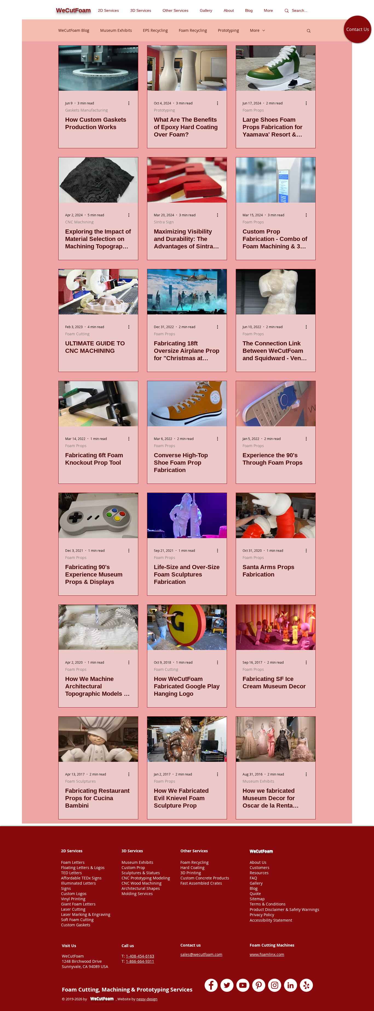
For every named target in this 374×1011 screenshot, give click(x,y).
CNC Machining (79, 222)
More (255, 30)
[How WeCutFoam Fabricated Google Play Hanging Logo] (187, 627)
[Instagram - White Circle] (274, 985)
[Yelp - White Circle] (306, 985)
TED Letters (71, 872)
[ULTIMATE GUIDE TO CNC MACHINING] (98, 291)
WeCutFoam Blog (73, 30)
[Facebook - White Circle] (211, 985)
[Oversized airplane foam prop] (187, 291)
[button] (177, 10)
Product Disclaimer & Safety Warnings (284, 909)
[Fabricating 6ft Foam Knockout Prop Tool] (98, 403)
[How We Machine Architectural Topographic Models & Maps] (98, 627)
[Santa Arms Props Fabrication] (275, 515)
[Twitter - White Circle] (227, 985)
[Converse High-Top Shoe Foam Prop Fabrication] (187, 403)
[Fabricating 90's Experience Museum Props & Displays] (98, 515)
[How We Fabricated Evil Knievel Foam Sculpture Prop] (187, 739)
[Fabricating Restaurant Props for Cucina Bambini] (98, 739)
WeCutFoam (261, 850)
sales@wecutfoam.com (201, 954)
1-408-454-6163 (140, 956)
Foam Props (253, 110)
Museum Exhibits (116, 30)
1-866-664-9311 (140, 961)
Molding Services (137, 893)
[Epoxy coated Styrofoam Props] (187, 68)
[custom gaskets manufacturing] (98, 68)
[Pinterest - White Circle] (258, 985)
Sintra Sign (164, 222)
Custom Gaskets (75, 924)
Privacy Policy (262, 914)
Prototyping (228, 30)
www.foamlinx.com (267, 954)
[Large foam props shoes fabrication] (275, 68)
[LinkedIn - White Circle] (290, 985)
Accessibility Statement (271, 920)
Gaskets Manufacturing (86, 110)
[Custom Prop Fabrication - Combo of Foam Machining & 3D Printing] (275, 180)
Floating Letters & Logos (83, 867)
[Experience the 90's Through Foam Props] (275, 403)
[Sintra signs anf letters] (187, 180)
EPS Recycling (155, 30)
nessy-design (146, 998)
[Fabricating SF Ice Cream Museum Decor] (275, 627)
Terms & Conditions (268, 904)
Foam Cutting (77, 333)
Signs (66, 888)
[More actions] (130, 103)
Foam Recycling (193, 30)
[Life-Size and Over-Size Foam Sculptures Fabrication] (187, 515)
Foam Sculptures (80, 781)
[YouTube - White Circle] (242, 985)
